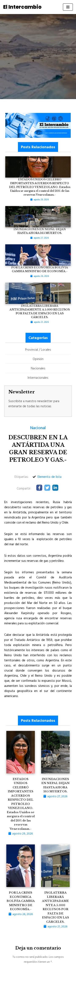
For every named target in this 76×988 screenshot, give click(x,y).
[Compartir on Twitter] (47, 488)
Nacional (38, 427)
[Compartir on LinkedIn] (55, 488)
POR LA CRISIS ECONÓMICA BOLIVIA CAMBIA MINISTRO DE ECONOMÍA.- (21, 901)
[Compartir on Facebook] (39, 488)
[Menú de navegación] (68, 7)
